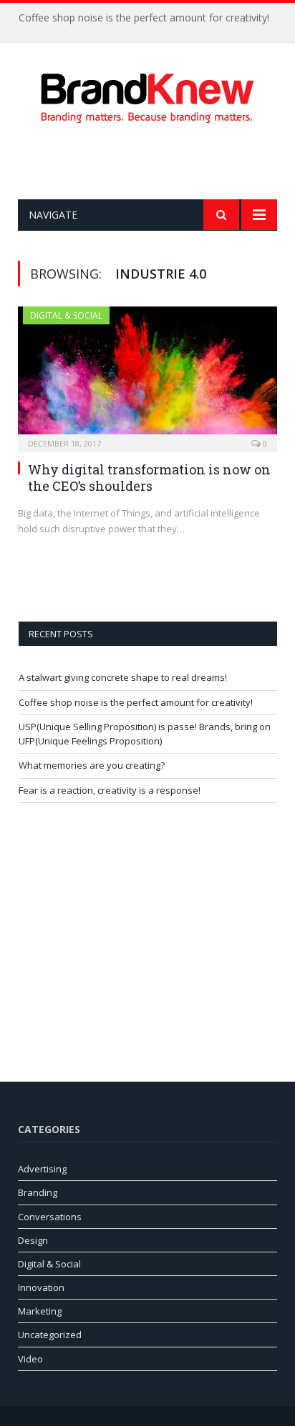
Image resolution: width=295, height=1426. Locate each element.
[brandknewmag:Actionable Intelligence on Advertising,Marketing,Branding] (147, 95)
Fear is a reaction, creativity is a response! (109, 790)
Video (30, 1358)
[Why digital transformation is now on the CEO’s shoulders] (147, 374)
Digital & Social (66, 315)
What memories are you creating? (92, 765)
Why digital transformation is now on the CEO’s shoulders (149, 477)
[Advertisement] (156, 161)
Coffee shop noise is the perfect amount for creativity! (144, 17)
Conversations (50, 1216)
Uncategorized (50, 1334)
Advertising (42, 1168)
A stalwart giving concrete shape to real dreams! (123, 677)
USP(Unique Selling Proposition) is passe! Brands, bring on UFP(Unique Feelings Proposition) (145, 733)
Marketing (40, 1311)
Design (33, 1240)
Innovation (41, 1287)
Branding (37, 1192)
